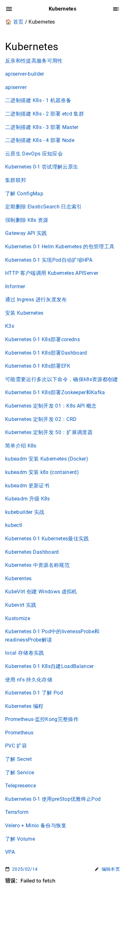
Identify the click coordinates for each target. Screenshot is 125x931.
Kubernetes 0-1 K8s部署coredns (42, 339)
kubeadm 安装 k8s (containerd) (42, 472)
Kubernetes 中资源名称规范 (37, 565)
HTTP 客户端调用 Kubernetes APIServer (51, 273)
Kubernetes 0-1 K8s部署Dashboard (46, 353)
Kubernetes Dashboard (32, 552)
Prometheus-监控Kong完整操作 (42, 719)
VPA (10, 852)
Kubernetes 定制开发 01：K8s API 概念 (51, 406)
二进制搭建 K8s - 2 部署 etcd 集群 (44, 114)
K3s (9, 326)
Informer (15, 286)
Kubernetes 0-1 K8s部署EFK (38, 366)
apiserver (16, 87)
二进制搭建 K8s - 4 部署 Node (39, 140)
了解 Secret (18, 759)
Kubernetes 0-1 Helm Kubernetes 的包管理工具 (59, 247)
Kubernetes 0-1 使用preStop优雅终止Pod (53, 799)
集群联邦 (15, 180)
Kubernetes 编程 (24, 706)
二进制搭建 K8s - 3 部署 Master (42, 127)
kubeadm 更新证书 (27, 486)
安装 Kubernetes (24, 313)
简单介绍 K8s (21, 446)
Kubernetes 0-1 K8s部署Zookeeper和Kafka (55, 392)
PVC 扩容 (16, 746)
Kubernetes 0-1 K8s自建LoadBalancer (49, 666)
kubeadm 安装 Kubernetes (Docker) (46, 459)
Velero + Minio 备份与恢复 (36, 825)
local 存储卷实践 (24, 653)
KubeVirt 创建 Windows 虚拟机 (41, 592)
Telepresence (20, 786)
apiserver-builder (24, 74)
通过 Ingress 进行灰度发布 (36, 300)
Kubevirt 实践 (21, 605)
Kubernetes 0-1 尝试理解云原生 (41, 167)
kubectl (13, 525)
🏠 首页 (14, 22)
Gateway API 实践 (26, 233)
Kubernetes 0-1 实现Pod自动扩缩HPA (48, 260)
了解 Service (19, 773)
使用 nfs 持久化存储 (28, 680)
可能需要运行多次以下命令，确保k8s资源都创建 (61, 379)
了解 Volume (20, 839)
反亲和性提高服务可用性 (34, 61)
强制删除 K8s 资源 (26, 220)
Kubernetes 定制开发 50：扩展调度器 (49, 432)
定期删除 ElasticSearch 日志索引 (43, 207)
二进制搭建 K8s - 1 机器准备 (38, 100)
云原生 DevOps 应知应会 (34, 154)
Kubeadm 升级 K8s (27, 499)
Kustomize (17, 618)
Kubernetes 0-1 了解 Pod (34, 693)
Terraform (17, 812)
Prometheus (19, 733)
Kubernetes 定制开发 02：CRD (41, 419)
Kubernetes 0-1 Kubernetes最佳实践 (47, 539)
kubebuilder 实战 (25, 512)
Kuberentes (18, 578)
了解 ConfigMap (24, 194)
